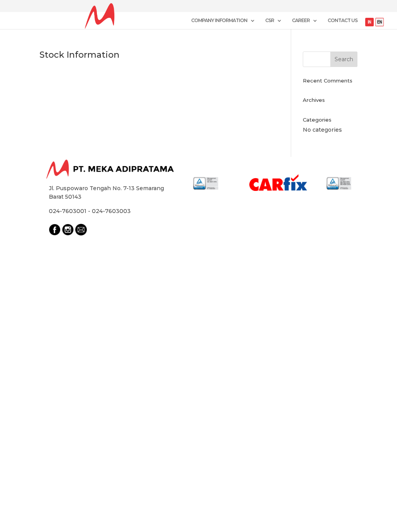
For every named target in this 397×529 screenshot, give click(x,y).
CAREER (301, 20)
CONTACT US (342, 20)
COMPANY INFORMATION (219, 20)
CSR (269, 20)
